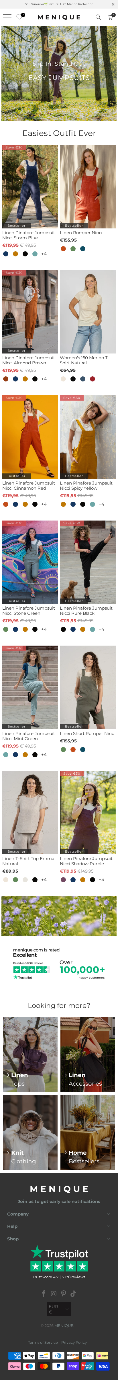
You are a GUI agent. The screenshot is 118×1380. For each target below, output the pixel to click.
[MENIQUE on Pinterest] (64, 1294)
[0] (18, 17)
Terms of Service (43, 1342)
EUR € (53, 1309)
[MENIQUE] (59, 17)
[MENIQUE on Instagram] (54, 1294)
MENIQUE (63, 1325)
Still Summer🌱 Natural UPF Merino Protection (59, 4)
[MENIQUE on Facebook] (44, 1294)
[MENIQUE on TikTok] (73, 1294)
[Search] (98, 17)
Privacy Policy (74, 1342)
